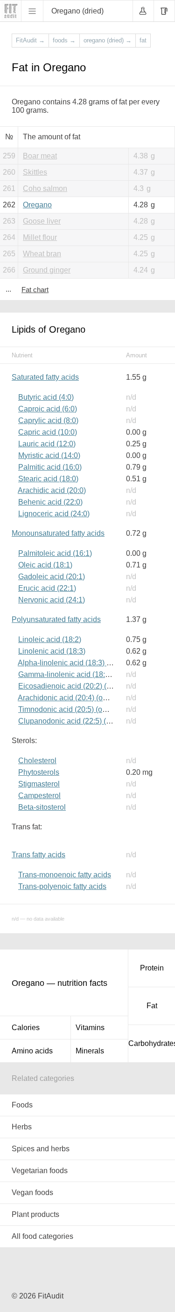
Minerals (90, 1051)
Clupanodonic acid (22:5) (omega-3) (78, 721)
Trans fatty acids (38, 855)
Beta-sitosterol (42, 807)
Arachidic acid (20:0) (52, 490)
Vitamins (90, 1028)
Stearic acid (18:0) (48, 479)
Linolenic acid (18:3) (51, 651)
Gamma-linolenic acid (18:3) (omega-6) (82, 674)
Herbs (22, 1127)
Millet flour (40, 237)
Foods (22, 1105)
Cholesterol (37, 761)
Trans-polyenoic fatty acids (62, 886)
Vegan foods (32, 1192)
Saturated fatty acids (45, 377)
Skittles (35, 172)
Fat (152, 1006)
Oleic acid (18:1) (45, 565)
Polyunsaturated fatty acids (56, 619)
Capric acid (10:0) (47, 432)
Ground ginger (46, 270)
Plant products (35, 1214)
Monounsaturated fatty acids (58, 533)
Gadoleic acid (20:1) (51, 577)
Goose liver (42, 221)
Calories (26, 1028)
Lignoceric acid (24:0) (54, 514)
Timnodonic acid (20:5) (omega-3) (74, 709)
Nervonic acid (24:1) (51, 600)
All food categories (42, 1236)
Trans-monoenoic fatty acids (64, 875)
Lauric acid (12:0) (47, 444)
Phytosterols (38, 772)
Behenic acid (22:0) (50, 502)
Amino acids (32, 1051)
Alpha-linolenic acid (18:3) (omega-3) (79, 663)
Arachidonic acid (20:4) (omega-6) (74, 698)
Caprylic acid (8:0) (48, 420)
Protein (152, 968)
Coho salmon (45, 188)
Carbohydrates (151, 1043)
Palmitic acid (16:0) (50, 467)
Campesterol (39, 796)
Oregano (37, 205)
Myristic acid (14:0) (49, 455)
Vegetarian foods (40, 1171)
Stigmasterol (39, 784)
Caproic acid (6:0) (47, 409)
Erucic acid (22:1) (47, 588)
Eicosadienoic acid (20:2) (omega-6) (78, 686)
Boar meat (40, 156)
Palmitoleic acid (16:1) (55, 553)
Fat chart (35, 290)
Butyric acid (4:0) (46, 397)
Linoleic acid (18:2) (49, 639)
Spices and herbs (41, 1149)
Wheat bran (42, 254)
